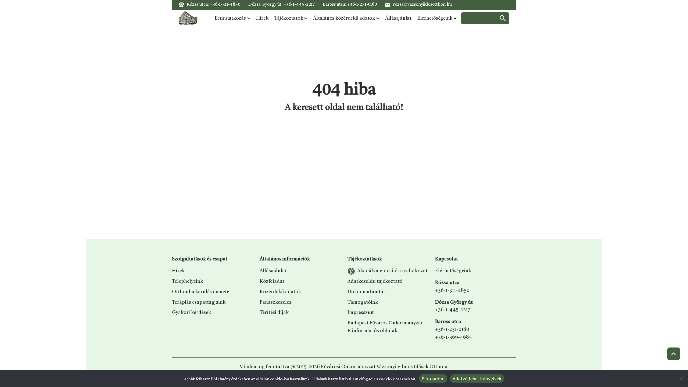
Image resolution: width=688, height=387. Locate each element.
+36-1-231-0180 (362, 4)
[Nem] (681, 378)
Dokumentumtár (366, 291)
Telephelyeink (187, 281)
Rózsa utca (447, 282)
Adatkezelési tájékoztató (375, 281)
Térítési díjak (274, 312)
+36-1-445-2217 (299, 4)
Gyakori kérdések (191, 312)
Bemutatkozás (230, 18)
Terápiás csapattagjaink (198, 302)
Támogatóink (362, 302)
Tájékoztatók (288, 18)
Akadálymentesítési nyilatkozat (392, 270)
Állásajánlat (398, 18)
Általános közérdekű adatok (344, 18)
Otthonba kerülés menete (200, 291)
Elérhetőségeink (434, 18)
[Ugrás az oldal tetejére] (673, 353)
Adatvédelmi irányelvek (477, 378)
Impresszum (361, 312)
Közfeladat (272, 281)
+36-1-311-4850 (225, 4)
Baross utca (448, 321)
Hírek (262, 18)
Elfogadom (433, 378)
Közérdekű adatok (280, 291)
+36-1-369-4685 (453, 337)
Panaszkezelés (275, 302)
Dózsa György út (454, 302)
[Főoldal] (188, 18)
